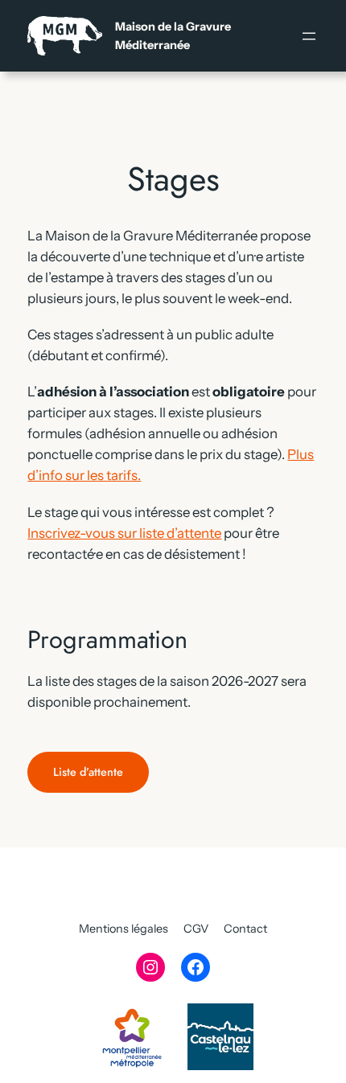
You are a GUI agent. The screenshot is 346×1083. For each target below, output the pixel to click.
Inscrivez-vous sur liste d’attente (124, 533)
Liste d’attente (88, 772)
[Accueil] (129, 35)
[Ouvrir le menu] (309, 36)
